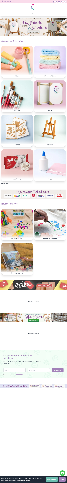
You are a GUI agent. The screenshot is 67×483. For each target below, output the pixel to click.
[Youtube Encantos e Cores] (58, 2)
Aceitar (62, 479)
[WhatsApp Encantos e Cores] (62, 473)
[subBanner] (33, 285)
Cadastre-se (57, 370)
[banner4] (33, 27)
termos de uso (19, 374)
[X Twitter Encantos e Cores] (61, 2)
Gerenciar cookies (51, 479)
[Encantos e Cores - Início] (33, 7)
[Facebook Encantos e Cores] (54, 2)
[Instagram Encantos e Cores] (56, 2)
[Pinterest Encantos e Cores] (64, 2)
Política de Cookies (24, 480)
